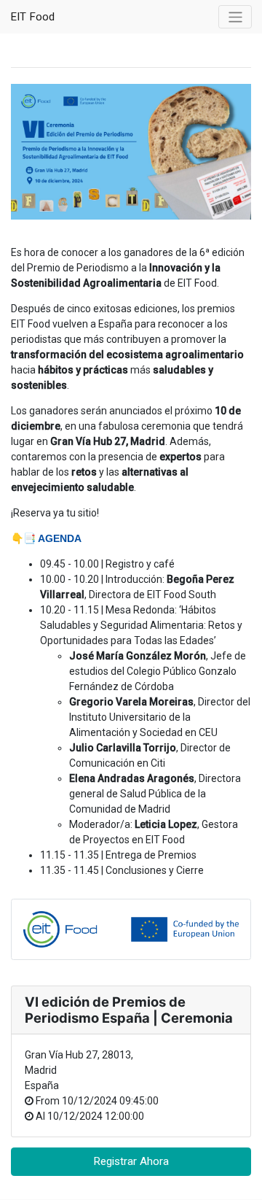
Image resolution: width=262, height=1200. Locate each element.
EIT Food (32, 16)
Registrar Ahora (131, 1161)
